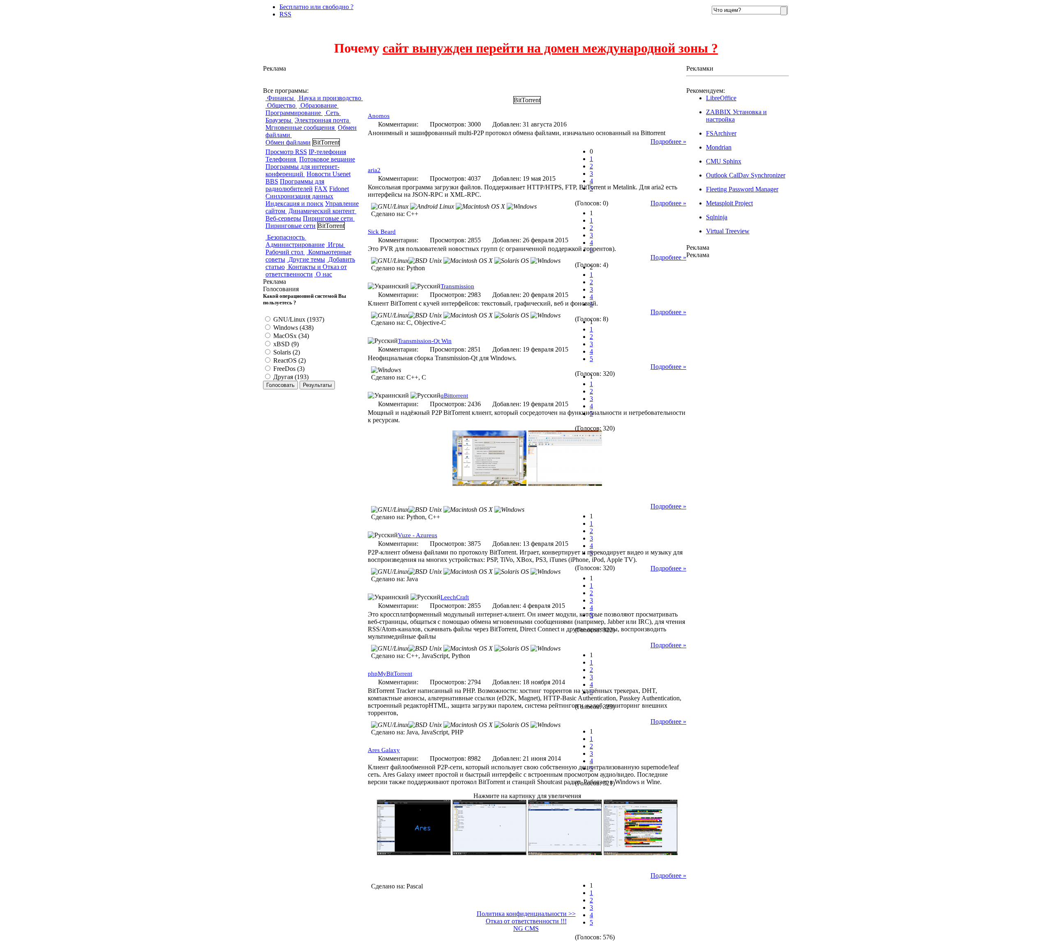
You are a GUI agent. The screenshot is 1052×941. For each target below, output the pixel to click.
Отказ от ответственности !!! (526, 921)
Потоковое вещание (327, 159)
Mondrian (718, 147)
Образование (319, 105)
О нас (323, 274)
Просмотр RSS (286, 151)
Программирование (294, 112)
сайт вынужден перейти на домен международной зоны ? (550, 48)
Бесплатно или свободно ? (316, 6)
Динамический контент (322, 210)
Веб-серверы (283, 218)
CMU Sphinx (723, 161)
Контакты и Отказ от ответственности (306, 270)
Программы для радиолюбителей (294, 185)
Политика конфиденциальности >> (526, 913)
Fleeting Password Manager (742, 189)
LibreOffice (721, 97)
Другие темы (306, 259)
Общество (281, 105)
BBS (271, 181)
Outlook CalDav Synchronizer (745, 175)
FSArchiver (721, 133)
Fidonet (339, 188)
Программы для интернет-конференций (302, 170)
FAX (321, 188)
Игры (335, 244)
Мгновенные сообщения (300, 127)
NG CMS (526, 928)
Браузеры (279, 120)
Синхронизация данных (299, 196)
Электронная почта (323, 120)
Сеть (332, 112)
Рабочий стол (285, 251)
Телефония (281, 159)
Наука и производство (330, 97)
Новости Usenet (329, 173)
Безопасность (285, 237)
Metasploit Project (729, 203)
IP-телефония (327, 151)
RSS (285, 14)
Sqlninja (716, 217)
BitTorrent (326, 142)
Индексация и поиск (294, 203)
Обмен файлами (288, 142)
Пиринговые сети (329, 218)
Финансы (280, 97)
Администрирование (295, 244)
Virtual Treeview (728, 231)
